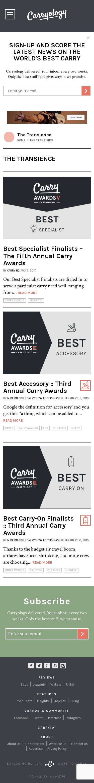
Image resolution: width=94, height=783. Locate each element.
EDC (45, 428)
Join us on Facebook (31, 665)
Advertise (36, 749)
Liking (74, 701)
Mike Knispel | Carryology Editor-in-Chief (35, 398)
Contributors (34, 744)
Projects (36, 300)
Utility (75, 428)
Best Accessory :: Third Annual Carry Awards (37, 387)
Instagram (63, 665)
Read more (27, 293)
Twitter (38, 718)
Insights (43, 701)
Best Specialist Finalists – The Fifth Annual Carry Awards (43, 256)
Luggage (71, 570)
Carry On (36, 570)
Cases (9, 428)
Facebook (21, 718)
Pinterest (54, 718)
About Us (14, 744)
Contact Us (79, 744)
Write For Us (57, 744)
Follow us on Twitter (39, 665)
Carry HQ (13, 270)
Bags (24, 684)
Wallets (55, 684)
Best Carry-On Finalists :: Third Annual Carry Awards (38, 526)
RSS (55, 665)
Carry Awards (14, 300)
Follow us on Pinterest (47, 665)
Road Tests (24, 701)
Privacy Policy (56, 749)
